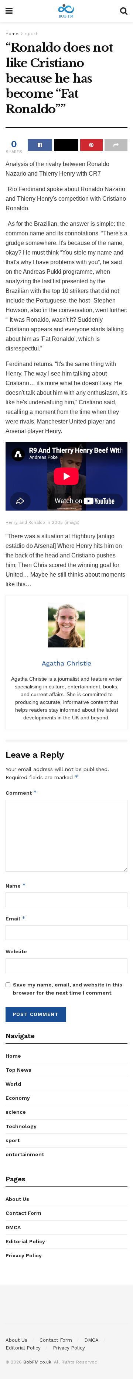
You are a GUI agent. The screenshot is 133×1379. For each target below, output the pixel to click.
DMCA (13, 1227)
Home (12, 33)
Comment (21, 792)
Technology (21, 1126)
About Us (17, 1199)
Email (15, 918)
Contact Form (23, 1213)
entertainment (25, 1154)
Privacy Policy (24, 1255)
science (16, 1112)
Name (16, 885)
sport (31, 33)
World (13, 1084)
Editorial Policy (25, 1241)
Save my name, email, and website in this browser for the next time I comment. (67, 989)
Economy (18, 1098)
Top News (18, 1070)
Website (16, 951)
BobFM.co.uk (37, 1362)
